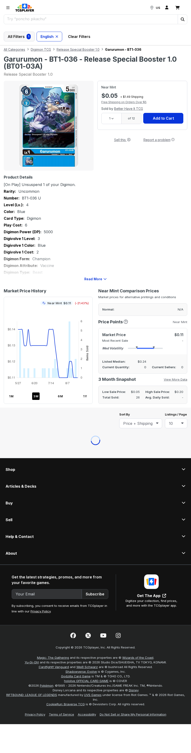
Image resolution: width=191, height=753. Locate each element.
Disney (134, 382)
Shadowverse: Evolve (81, 363)
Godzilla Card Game (76, 368)
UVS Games (93, 386)
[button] (182, 19)
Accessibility (87, 406)
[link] (24, 8)
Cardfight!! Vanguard (54, 358)
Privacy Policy (41, 303)
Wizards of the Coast (137, 349)
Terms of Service (61, 406)
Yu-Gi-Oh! (32, 354)
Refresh (75, 137)
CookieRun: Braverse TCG (65, 396)
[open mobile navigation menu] (8, 7)
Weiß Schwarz (87, 358)
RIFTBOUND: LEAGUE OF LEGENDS (31, 386)
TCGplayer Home (107, 137)
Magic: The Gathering (53, 349)
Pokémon (46, 377)
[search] (91, 19)
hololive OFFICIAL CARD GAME (86, 372)
